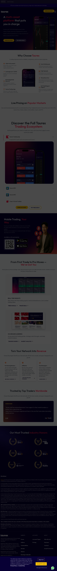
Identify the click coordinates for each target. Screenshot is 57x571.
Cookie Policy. (22, 565)
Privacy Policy (13, 565)
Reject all (41, 559)
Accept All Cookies (41, 564)
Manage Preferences (41, 567)
